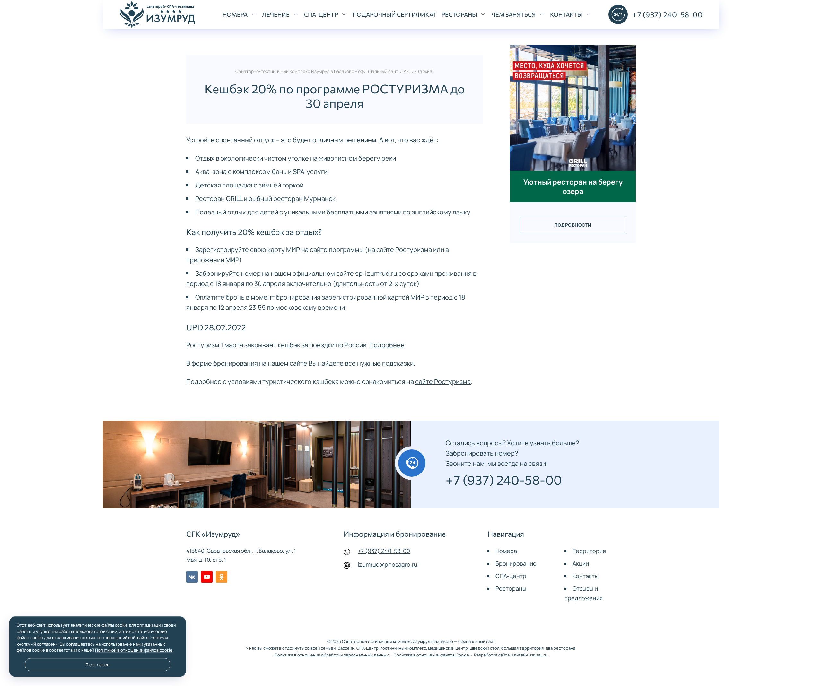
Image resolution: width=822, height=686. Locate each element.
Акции (581, 563)
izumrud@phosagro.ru (387, 564)
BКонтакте (192, 577)
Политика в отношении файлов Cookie (431, 655)
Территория (589, 551)
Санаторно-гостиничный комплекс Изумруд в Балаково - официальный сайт (157, 14)
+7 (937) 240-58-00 (384, 551)
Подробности (572, 225)
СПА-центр (510, 576)
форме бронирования (224, 363)
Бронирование (516, 563)
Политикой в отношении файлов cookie (133, 650)
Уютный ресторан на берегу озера (573, 186)
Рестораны (510, 588)
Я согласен (97, 665)
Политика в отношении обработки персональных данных (332, 655)
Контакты (586, 576)
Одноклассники (221, 577)
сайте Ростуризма (443, 381)
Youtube (207, 577)
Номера (506, 551)
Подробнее (387, 345)
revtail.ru (538, 655)
